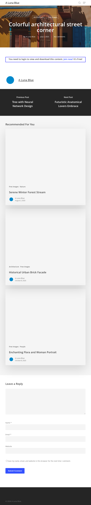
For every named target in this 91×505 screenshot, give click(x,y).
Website (8, 446)
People (22, 346)
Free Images (52, 17)
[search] (79, 2)
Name (8, 423)
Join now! (68, 59)
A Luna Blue (12, 2)
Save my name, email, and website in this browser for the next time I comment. (39, 461)
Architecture (39, 17)
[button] (84, 3)
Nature (22, 186)
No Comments (59, 37)
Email (8, 434)
